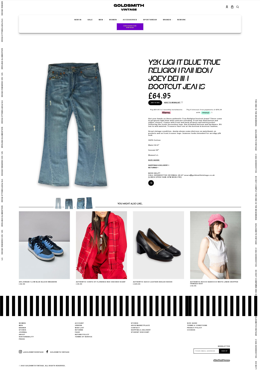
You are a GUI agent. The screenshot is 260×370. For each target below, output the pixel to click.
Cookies (191, 330)
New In (77, 20)
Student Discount (140, 332)
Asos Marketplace (140, 325)
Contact (135, 328)
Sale (90, 20)
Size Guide (154, 160)
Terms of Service (83, 337)
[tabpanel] (74, 123)
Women (113, 20)
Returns (152, 168)
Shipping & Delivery (158, 165)
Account (79, 323)
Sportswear (150, 20)
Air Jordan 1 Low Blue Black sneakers (38, 282)
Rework (181, 20)
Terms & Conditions (197, 325)
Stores (22, 330)
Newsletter (224, 346)
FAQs (77, 332)
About (22, 334)
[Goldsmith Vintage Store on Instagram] (20, 351)
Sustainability (26, 337)
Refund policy (82, 334)
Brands (167, 20)
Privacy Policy (194, 328)
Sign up (224, 351)
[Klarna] (166, 112)
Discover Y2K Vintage (130, 27)
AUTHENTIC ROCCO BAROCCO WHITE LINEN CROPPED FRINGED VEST (214, 283)
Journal (23, 332)
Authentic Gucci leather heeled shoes (152, 282)
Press (22, 339)
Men (101, 20)
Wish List (79, 328)
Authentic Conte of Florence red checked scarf (101, 282)
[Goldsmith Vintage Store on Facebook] (47, 351)
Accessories (130, 20)
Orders (78, 325)
